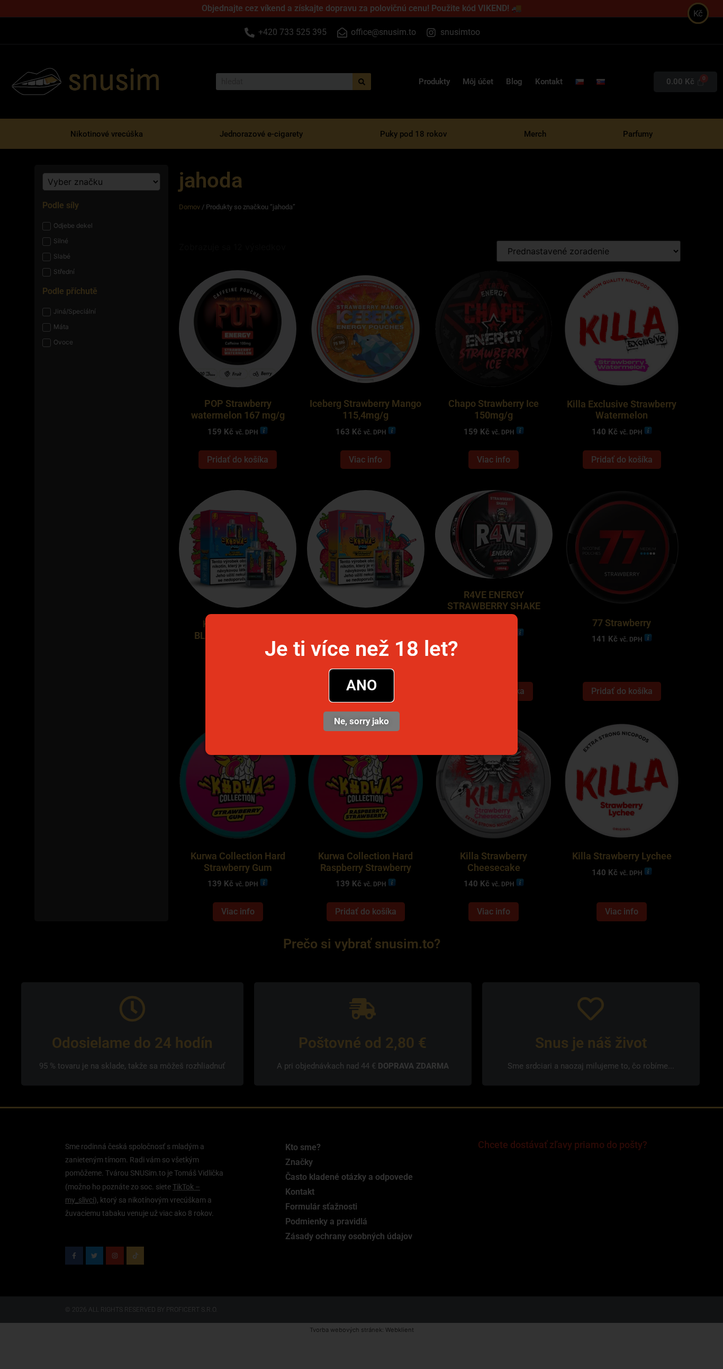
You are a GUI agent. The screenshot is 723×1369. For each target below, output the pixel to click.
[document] (361, 684)
